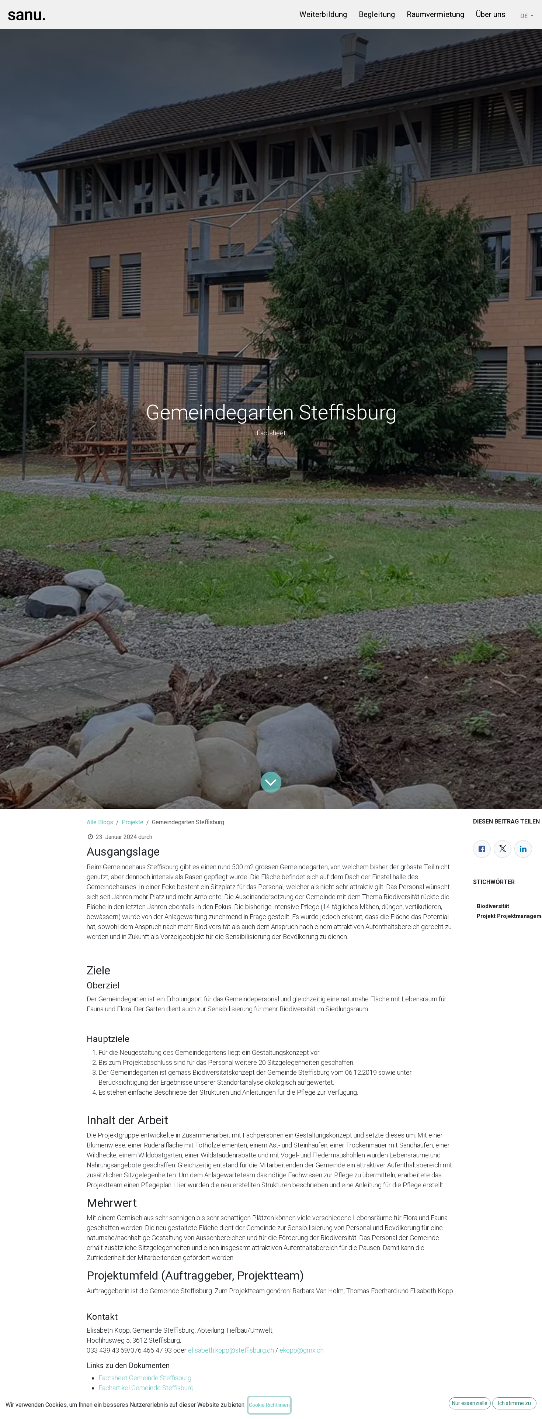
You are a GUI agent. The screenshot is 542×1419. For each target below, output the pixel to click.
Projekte (132, 822)
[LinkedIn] (523, 849)
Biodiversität (493, 906)
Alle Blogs (100, 822)
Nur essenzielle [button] (469, 1403)
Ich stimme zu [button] (514, 1403)
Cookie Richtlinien (269, 1405)
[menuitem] (323, 16)
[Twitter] (502, 849)
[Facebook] (482, 849)
